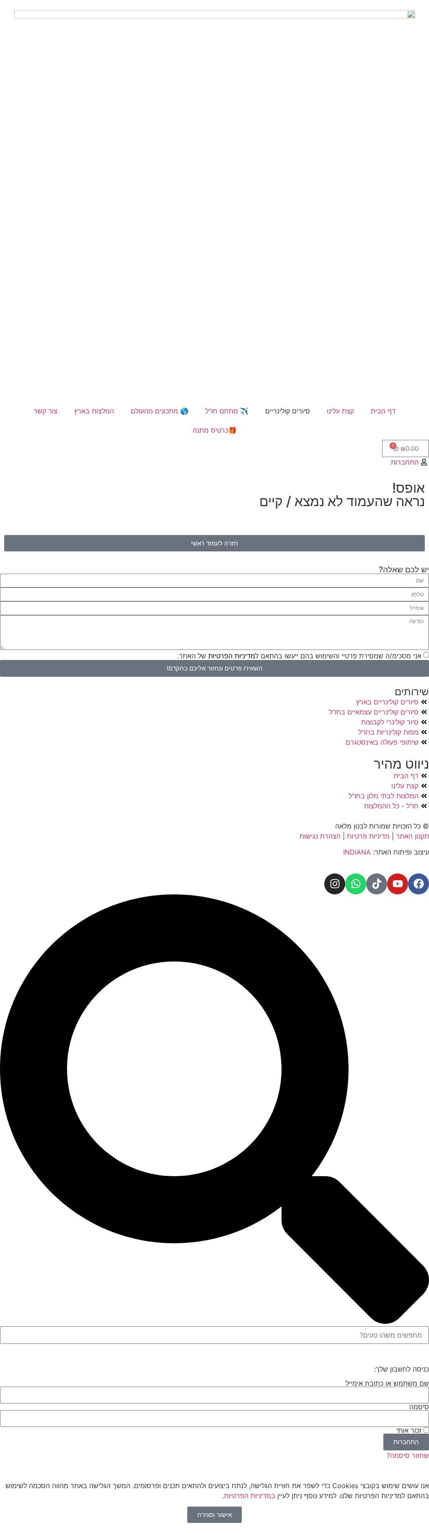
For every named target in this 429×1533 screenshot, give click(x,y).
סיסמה (419, 1406)
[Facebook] (418, 883)
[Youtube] (397, 883)
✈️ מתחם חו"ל (226, 411)
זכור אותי (410, 1430)
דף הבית (383, 411)
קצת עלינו (340, 411)
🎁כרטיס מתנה (215, 430)
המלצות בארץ (94, 411)
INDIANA (357, 852)
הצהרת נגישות (321, 836)
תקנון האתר (412, 836)
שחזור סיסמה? (408, 1455)
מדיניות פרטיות (368, 836)
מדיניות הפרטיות (230, 655)
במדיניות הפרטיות (249, 1495)
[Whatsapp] (355, 883)
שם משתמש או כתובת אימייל (387, 1383)
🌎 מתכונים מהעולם (160, 411)
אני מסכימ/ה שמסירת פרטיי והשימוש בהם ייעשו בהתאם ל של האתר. (299, 655)
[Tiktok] (376, 883)
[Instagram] (334, 883)
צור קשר (45, 411)
